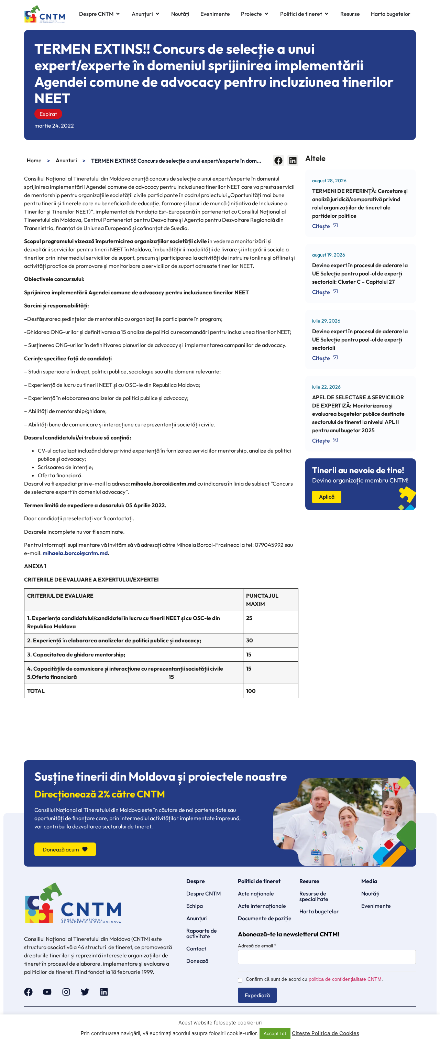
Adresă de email (257, 945)
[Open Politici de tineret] (326, 14)
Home (34, 160)
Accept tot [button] (275, 1033)
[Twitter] (85, 992)
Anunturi (66, 160)
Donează (197, 960)
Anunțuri (197, 918)
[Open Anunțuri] (157, 14)
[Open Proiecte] (266, 14)
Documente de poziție (265, 918)
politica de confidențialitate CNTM (345, 979)
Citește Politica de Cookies (325, 1033)
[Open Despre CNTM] (118, 14)
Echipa (194, 905)
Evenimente (376, 905)
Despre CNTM (203, 893)
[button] (278, 160)
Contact (196, 948)
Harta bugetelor (319, 911)
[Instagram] (66, 992)
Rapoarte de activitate (201, 933)
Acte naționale (256, 893)
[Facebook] (28, 992)
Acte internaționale (262, 905)
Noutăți (370, 893)
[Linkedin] (104, 992)
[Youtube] (47, 992)
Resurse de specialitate (313, 896)
